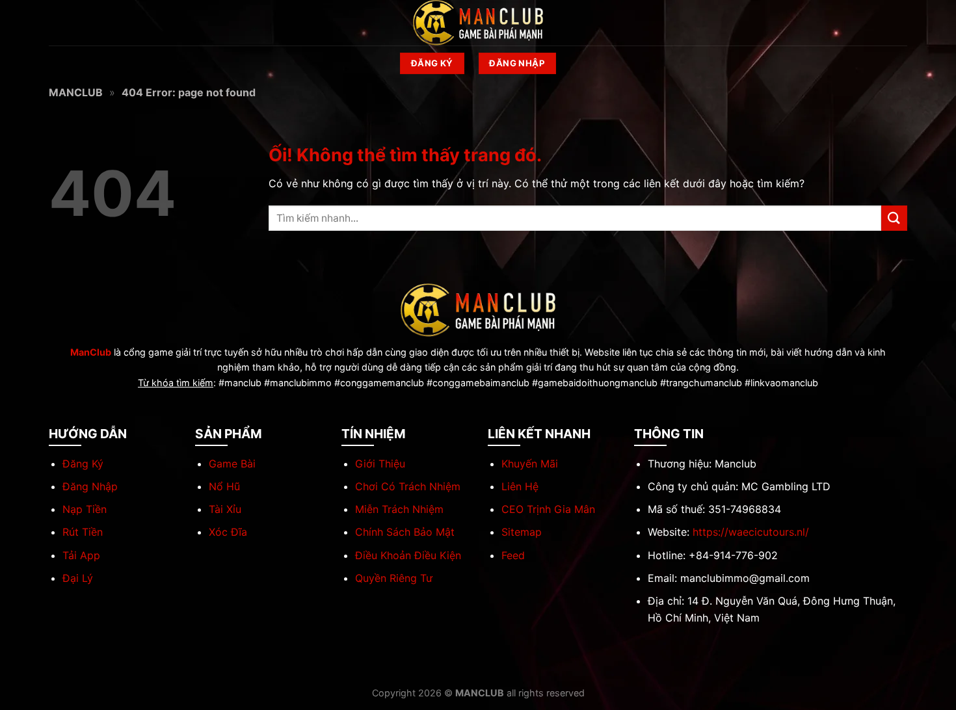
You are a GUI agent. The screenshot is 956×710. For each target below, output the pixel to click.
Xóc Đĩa (228, 531)
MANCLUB (76, 92)
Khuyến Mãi (529, 463)
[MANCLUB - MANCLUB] (478, 22)
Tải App (81, 555)
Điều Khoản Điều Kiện (408, 555)
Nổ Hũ (224, 486)
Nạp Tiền (84, 509)
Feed (513, 555)
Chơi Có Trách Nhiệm (407, 486)
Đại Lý (77, 578)
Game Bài (232, 463)
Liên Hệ (519, 486)
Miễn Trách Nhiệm (399, 509)
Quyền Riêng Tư (393, 578)
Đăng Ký (82, 463)
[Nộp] (894, 218)
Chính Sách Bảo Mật (405, 531)
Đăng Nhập (90, 486)
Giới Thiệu (380, 463)
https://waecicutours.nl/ (751, 531)
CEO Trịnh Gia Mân (548, 509)
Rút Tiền (82, 531)
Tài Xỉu (225, 509)
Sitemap (521, 531)
